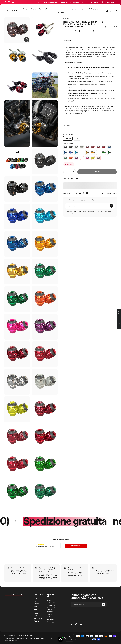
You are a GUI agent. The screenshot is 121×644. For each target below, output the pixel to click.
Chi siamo (50, 619)
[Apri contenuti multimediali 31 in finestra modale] (17, 464)
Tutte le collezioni (37, 602)
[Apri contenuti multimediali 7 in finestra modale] (45, 123)
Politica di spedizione (51, 601)
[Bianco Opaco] (82, 147)
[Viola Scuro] (82, 158)
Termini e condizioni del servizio (36, 638)
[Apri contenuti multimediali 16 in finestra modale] (17, 271)
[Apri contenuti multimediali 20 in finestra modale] (17, 327)
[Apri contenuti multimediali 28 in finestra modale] (45, 409)
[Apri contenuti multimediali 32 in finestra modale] (45, 464)
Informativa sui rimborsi (9, 638)
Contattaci (50, 622)
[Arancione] (71, 158)
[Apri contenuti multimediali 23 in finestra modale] (45, 354)
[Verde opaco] (109, 152)
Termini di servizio (50, 615)
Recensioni (37, 606)
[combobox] (95, 2)
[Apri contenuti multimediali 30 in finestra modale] (45, 437)
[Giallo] (93, 158)
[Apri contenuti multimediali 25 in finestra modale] (17, 30)
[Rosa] (87, 158)
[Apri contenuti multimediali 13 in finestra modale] (45, 216)
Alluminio (68, 138)
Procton (66, 18)
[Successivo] (82, 2)
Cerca (36, 598)
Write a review (76, 546)
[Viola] (76, 158)
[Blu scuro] (71, 152)
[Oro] (87, 152)
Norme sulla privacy (99, 211)
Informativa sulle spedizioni (10, 640)
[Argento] (76, 147)
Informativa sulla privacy (51, 606)
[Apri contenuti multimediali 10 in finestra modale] (17, 189)
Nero (77, 138)
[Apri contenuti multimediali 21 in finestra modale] (45, 327)
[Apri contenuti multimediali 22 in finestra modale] (17, 354)
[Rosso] (87, 147)
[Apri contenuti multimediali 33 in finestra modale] (17, 492)
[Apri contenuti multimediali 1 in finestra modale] (45, 30)
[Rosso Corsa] (98, 147)
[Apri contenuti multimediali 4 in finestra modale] (17, 85)
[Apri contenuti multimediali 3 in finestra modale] (45, 58)
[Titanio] (98, 158)
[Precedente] (39, 2)
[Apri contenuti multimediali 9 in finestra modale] (45, 161)
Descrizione (68, 40)
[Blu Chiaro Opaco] (82, 152)
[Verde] (104, 152)
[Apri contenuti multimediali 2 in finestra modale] (17, 58)
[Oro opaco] (98, 152)
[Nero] (65, 147)
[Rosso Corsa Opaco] (104, 147)
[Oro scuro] (93, 152)
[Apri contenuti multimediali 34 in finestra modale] (45, 492)
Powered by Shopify (27, 635)
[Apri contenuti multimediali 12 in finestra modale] (17, 216)
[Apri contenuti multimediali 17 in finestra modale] (45, 271)
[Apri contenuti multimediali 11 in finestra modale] (45, 189)
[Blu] (109, 147)
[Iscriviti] (111, 206)
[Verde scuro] (65, 158)
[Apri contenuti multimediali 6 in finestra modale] (17, 123)
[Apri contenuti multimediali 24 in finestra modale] (17, 382)
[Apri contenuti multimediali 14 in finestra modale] (17, 244)
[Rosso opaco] (93, 147)
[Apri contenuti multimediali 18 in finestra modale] (17, 299)
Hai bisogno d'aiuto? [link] (111, 193)
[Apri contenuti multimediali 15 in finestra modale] (45, 244)
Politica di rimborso (50, 610)
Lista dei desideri (37, 610)
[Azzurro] (76, 152)
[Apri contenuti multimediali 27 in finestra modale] (17, 409)
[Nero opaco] (71, 147)
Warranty (67, 125)
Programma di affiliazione (38, 620)
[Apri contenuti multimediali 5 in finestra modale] (45, 85)
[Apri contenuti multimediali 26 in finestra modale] (45, 382)
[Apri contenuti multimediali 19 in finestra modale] (45, 299)
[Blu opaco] (65, 152)
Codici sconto (36, 614)
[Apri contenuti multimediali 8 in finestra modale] (17, 161)
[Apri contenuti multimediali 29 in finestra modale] (17, 437)
